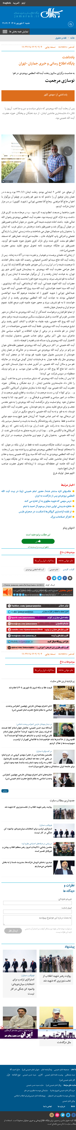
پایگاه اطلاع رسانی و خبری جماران (36, 1120)
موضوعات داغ (67, 552)
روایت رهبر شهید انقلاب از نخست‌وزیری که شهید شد (28, 807)
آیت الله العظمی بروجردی (35, 569)
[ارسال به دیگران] (70, 578)
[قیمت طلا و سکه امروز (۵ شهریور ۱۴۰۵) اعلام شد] (64, 693)
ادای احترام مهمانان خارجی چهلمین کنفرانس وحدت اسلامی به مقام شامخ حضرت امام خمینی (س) (29, 708)
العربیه (16, 3)
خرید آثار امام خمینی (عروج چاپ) (62, 1090)
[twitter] (68, 1115)
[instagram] (51, 1115)
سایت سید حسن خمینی (34, 1085)
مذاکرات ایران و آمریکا (44, 561)
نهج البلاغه (16, 1075)
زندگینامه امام (46, 1069)
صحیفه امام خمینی (61, 1069)
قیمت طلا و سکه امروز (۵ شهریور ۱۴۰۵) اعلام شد (30, 688)
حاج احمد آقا (15, 1069)
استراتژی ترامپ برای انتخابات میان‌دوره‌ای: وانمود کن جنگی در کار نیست (22, 986)
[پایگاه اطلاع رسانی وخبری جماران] (38, 13)
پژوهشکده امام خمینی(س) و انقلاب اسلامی (29, 1096)
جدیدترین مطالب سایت (62, 800)
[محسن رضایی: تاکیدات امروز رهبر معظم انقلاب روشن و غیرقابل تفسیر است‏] (64, 849)
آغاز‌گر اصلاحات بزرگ (61, 517)
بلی (36, 541)
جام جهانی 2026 (65, 561)
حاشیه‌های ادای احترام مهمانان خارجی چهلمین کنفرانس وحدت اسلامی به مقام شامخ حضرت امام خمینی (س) (27, 777)
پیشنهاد (70, 947)
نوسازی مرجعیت (60, 80)
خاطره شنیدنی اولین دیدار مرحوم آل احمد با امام (47, 506)
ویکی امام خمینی (68, 1101)
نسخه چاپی (50, 47)
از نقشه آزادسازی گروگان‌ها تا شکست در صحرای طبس (45, 512)
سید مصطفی (70, 1075)
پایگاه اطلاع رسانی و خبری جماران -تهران (47, 60)
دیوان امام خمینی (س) (30, 1069)
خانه (72, 38)
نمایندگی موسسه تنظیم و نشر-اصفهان (61, 1096)
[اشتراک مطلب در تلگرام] (54, 578)
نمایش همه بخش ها (18, 31)
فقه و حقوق (60, 38)
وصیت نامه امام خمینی (54, 1075)
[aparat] (57, 1115)
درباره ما (61, 1106)
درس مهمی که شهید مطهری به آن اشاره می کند (48, 501)
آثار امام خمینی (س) (67, 1080)
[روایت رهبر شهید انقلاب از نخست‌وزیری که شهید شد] (64, 812)
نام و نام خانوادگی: (65, 899)
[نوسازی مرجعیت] (38, 158)
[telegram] (62, 1115)
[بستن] (2, 1028)
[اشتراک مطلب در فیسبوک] (64, 578)
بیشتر (5, 791)
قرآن (8, 1075)
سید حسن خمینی (29, 1075)
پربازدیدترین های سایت (62, 681)
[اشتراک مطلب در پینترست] (48, 578)
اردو (23, 3)
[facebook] (73, 1115)
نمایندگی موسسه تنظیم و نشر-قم (36, 1090)
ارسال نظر (13, 930)
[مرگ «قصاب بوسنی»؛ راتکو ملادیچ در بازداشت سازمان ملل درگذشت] (56, 1018)
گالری (40, 1075)
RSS (73, 1106)
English (7, 3)
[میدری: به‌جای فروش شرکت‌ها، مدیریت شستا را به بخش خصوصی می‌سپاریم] (64, 867)
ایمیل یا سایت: (66, 908)
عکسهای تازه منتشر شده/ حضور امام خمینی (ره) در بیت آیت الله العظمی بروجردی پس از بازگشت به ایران (38, 493)
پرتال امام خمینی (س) (53, 1085)
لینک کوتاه (50, 585)
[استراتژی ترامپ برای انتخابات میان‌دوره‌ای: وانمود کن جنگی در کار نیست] (64, 831)
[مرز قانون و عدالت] (20, 1018)
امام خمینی (54, 569)
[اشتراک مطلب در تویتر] (59, 578)
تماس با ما (47, 1106)
